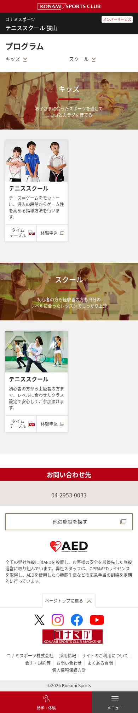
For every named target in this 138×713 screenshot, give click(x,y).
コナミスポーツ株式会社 (30, 655)
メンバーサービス (117, 19)
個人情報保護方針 (69, 670)
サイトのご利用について (105, 655)
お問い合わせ (69, 663)
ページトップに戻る (64, 601)
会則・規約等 (38, 663)
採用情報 (67, 655)
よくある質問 (100, 663)
